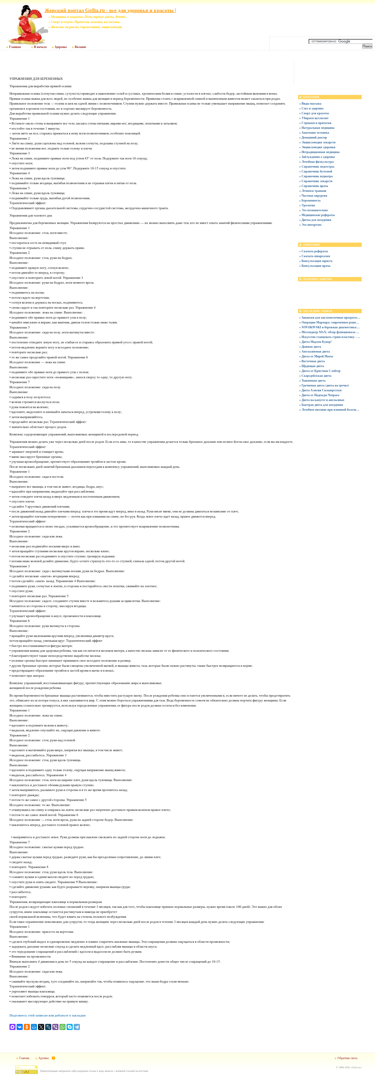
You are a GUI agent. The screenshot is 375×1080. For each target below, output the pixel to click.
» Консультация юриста (315, 261)
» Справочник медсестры (316, 166)
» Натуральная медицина (316, 127)
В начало (40, 47)
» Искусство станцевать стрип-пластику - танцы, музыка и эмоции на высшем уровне (329, 337)
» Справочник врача (313, 186)
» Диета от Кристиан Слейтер (320, 371)
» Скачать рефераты (313, 251)
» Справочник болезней (315, 171)
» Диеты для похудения (315, 220)
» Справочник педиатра (316, 176)
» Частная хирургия (313, 195)
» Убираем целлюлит (314, 118)
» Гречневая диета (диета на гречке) (324, 385)
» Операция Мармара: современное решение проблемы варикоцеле (329, 322)
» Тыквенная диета (312, 380)
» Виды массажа (310, 103)
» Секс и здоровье (311, 108)
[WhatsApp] (62, 1027)
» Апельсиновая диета (314, 351)
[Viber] (55, 1027)
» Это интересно (310, 224)
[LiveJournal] (48, 1027)
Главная (15, 47)
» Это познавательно (313, 210)
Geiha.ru (356, 1067)
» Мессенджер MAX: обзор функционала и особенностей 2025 (329, 332)
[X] (41, 1027)
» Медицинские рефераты (317, 215)
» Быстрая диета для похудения (321, 405)
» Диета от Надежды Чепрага (319, 395)
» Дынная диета (310, 346)
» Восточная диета (312, 361)
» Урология (307, 205)
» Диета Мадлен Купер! (315, 342)
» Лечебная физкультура (316, 161)
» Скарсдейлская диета (315, 375)
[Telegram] (77, 1027)
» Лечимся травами (312, 191)
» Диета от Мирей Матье (316, 356)
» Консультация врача (314, 265)
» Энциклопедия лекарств (317, 142)
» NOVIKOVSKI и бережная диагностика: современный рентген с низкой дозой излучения (329, 327)
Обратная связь (347, 1058)
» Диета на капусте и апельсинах (321, 400)
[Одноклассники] (27, 1027)
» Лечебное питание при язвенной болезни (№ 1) (329, 409)
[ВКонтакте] (20, 1027)
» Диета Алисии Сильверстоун (320, 390)
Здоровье (61, 47)
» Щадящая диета (311, 366)
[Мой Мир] (34, 1027)
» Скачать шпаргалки (314, 256)
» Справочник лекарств (315, 181)
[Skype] (70, 1027)
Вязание (80, 47)
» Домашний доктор (313, 137)
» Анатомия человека (314, 132)
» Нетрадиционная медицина (319, 152)
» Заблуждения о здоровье (317, 157)
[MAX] (12, 1027)
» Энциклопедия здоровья (317, 147)
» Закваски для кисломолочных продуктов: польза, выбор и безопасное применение (329, 317)
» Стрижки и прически (315, 123)
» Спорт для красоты (314, 113)
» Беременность (310, 200)
